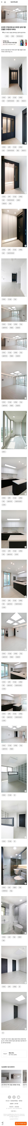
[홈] (5, 2)
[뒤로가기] (2, 2)
